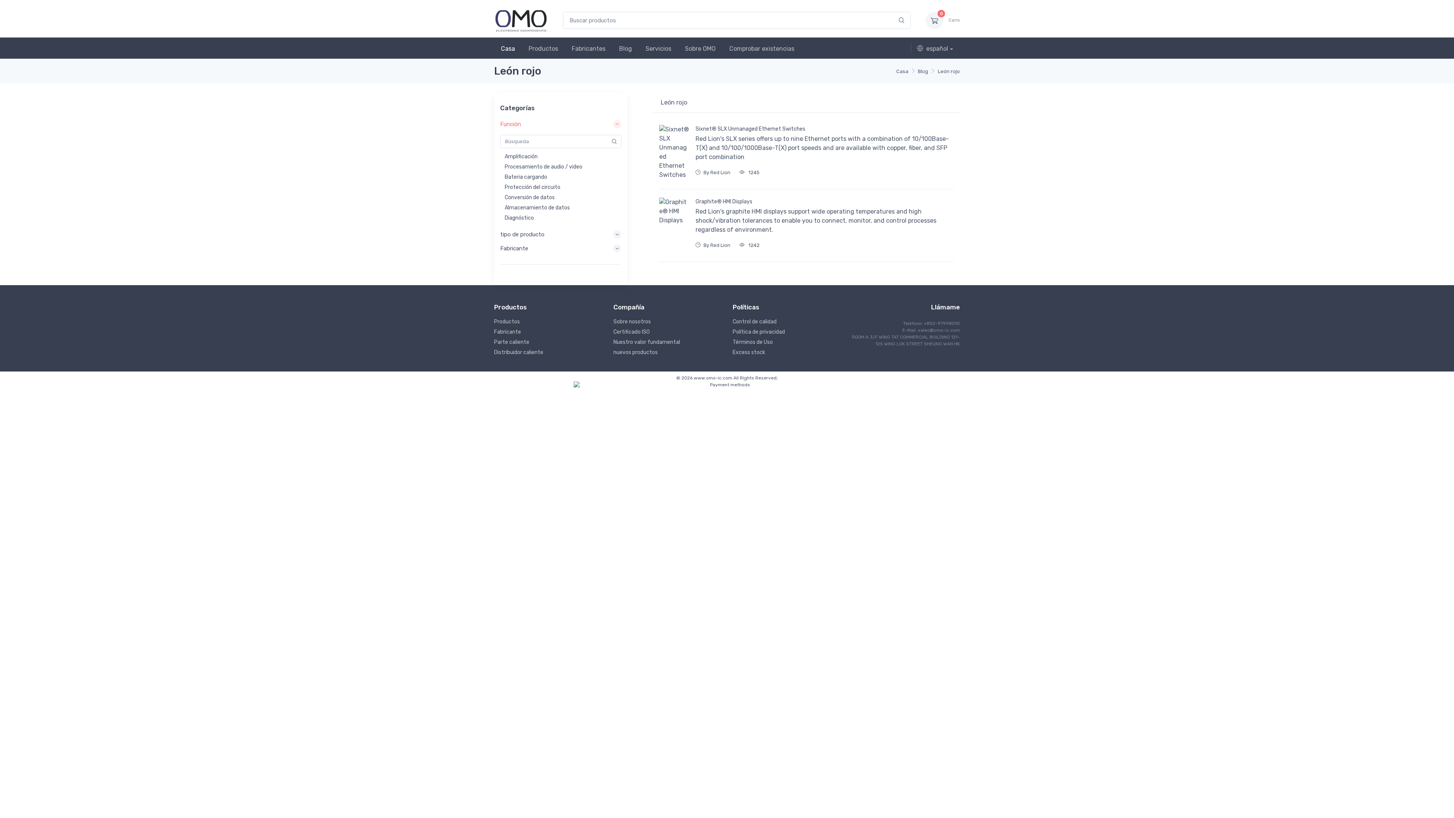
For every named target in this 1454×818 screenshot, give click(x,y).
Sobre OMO (700, 48)
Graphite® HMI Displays (724, 201)
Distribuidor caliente (518, 352)
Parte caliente (511, 342)
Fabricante (507, 332)
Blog (625, 48)
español (937, 48)
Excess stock (749, 352)
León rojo (949, 71)
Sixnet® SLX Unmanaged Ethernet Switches (750, 129)
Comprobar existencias (761, 48)
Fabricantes (588, 48)
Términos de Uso (753, 342)
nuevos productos (635, 352)
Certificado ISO (631, 332)
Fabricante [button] (514, 248)
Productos (543, 48)
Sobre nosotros (632, 321)
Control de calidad (755, 321)
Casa (508, 48)
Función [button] (510, 124)
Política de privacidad (759, 332)
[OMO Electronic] (521, 20)
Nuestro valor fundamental (646, 342)
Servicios (658, 48)
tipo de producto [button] (522, 234)
